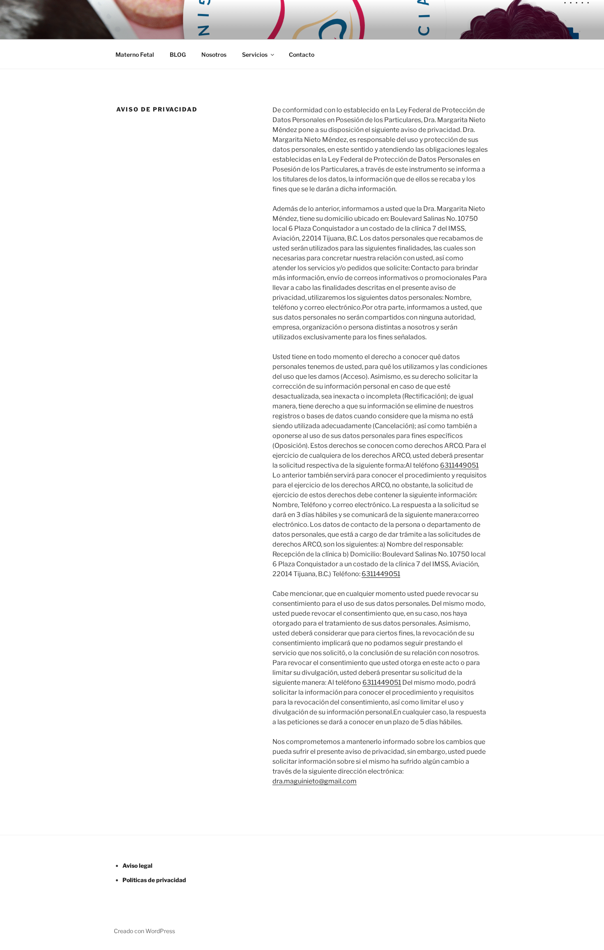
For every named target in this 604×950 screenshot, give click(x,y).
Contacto (301, 54)
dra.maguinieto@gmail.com (314, 781)
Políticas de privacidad (154, 879)
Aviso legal (137, 865)
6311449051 (459, 465)
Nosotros (213, 54)
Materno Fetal (134, 54)
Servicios (254, 54)
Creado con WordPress (144, 930)
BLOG (178, 54)
